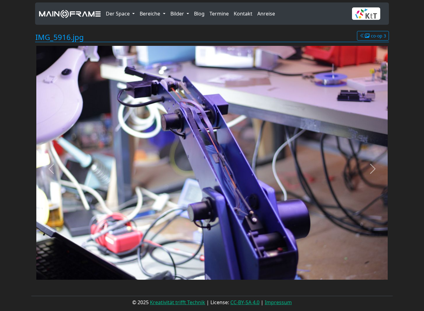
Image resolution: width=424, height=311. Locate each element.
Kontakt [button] (243, 13)
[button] (368, 13)
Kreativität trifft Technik (177, 302)
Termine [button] (219, 13)
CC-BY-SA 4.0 (244, 302)
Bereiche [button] (150, 13)
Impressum (278, 302)
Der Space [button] (118, 13)
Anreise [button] (266, 13)
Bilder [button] (177, 13)
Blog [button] (199, 13)
